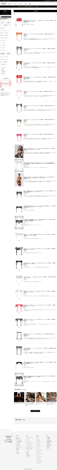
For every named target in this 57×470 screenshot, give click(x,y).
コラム (40, 2)
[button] (52, 4)
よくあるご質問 (49, 2)
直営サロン (44, 2)
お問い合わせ (54, 2)
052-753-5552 (47, 0)
